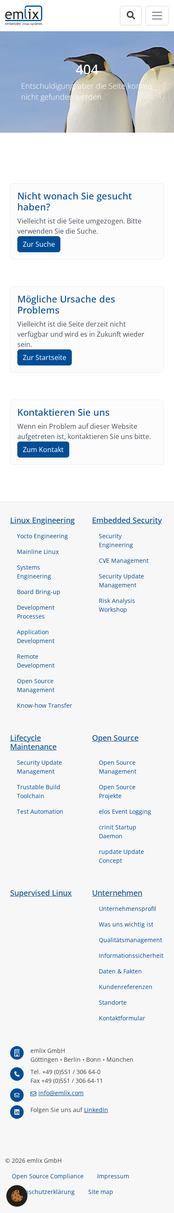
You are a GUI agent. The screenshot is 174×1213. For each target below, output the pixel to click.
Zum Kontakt (43, 449)
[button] (17, 1195)
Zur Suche (39, 244)
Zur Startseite (44, 357)
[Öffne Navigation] (157, 15)
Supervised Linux (41, 893)
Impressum (113, 1176)
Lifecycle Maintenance (33, 742)
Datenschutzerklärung (43, 1192)
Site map (100, 1192)
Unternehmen (117, 893)
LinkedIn (96, 1110)
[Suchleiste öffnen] (131, 15)
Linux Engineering (42, 520)
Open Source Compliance (48, 1176)
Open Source (115, 738)
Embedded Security (127, 520)
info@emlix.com (61, 1093)
